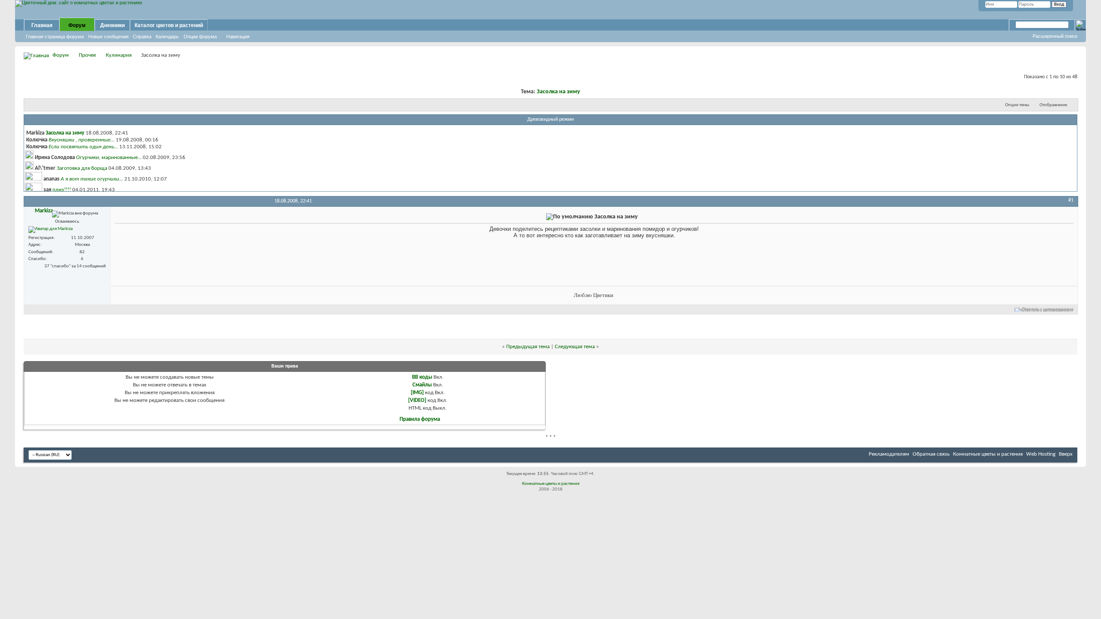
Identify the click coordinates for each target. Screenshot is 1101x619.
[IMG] (417, 392)
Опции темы (1017, 105)
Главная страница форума (55, 36)
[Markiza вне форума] (50, 229)
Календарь (167, 36)
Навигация (237, 36)
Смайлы (422, 385)
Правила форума (420, 419)
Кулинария (119, 55)
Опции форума (200, 36)
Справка (142, 36)
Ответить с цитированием (1047, 309)
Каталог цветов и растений (169, 25)
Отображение (1053, 105)
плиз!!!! (61, 190)
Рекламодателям (889, 454)
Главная (41, 25)
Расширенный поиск (1055, 36)
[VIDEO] (417, 400)
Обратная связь (931, 454)
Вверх (1066, 454)
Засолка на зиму (558, 92)
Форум (77, 25)
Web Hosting (1040, 454)
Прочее (87, 55)
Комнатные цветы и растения (988, 454)
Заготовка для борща (82, 168)
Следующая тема (575, 346)
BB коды (422, 377)
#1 (1070, 200)
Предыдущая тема (528, 346)
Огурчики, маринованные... (108, 157)
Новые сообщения (108, 36)
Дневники (112, 25)
